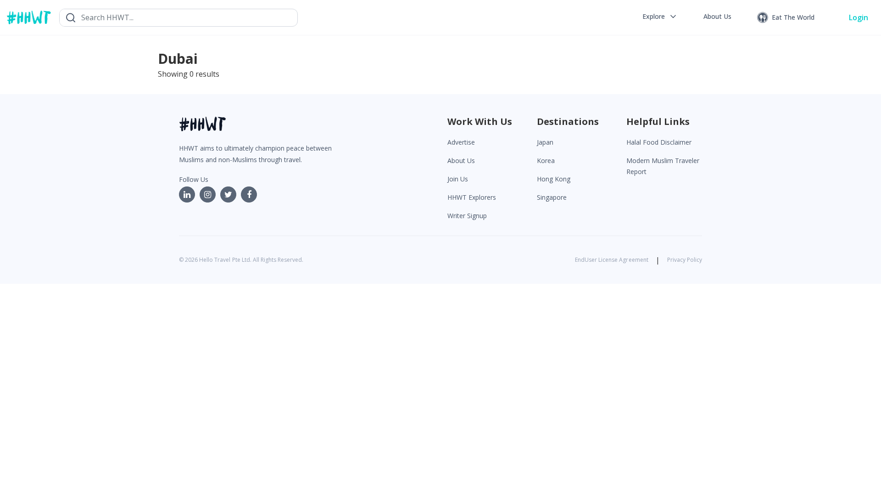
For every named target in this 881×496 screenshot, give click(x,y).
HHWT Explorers (471, 197)
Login (858, 17)
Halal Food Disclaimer (658, 142)
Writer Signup (467, 215)
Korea (546, 160)
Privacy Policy (684, 260)
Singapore (552, 197)
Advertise (461, 142)
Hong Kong (553, 179)
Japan (545, 142)
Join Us (457, 179)
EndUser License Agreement (611, 260)
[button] (660, 16)
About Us (461, 160)
